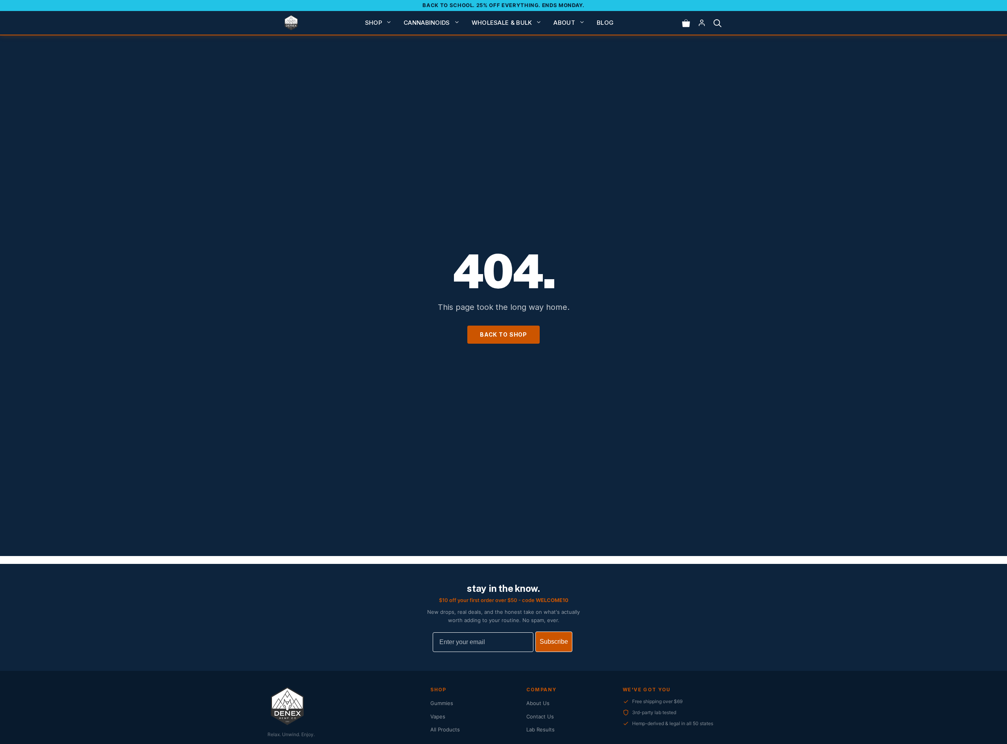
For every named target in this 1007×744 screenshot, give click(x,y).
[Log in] (701, 23)
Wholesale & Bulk (502, 22)
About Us (538, 703)
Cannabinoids (427, 22)
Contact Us (540, 716)
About (564, 22)
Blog (605, 22)
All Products (445, 729)
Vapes (437, 716)
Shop (373, 22)
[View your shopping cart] (686, 23)
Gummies (441, 703)
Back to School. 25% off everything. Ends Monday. (503, 5)
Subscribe (554, 641)
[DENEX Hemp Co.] (291, 23)
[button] (717, 23)
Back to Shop (503, 334)
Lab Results (540, 729)
